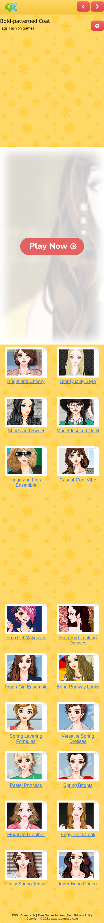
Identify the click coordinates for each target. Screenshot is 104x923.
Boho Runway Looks (78, 686)
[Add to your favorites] (97, 26)
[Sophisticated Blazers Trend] (97, 6)
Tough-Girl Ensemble (26, 686)
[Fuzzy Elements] (83, 6)
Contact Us (28, 915)
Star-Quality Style (78, 381)
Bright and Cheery (25, 381)
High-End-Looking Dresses (78, 640)
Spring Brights (77, 785)
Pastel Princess (26, 785)
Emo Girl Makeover (26, 637)
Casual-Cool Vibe (78, 479)
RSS (15, 915)
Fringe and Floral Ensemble (26, 482)
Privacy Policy (83, 915)
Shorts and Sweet (26, 430)
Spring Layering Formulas (26, 739)
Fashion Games (21, 28)
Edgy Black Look (78, 834)
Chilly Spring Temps (26, 883)
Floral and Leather (26, 834)
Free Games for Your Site (55, 915)
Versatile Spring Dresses (78, 739)
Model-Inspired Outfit (78, 430)
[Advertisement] (52, 90)
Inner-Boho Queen (78, 883)
